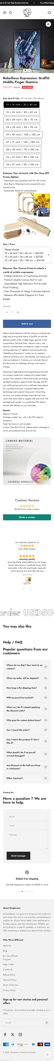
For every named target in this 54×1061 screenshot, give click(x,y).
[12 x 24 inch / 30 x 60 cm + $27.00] (26, 257)
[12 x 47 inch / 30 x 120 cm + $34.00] (26, 260)
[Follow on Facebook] (5, 1035)
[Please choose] (26, 249)
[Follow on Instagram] (20, 1035)
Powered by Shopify (27, 1052)
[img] (27, 545)
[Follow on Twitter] (13, 1035)
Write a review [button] (27, 517)
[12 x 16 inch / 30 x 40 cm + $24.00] (26, 253)
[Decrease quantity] (7, 312)
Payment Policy (9, 979)
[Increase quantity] (18, 312)
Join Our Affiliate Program (10, 957)
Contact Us (8, 969)
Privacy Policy (9, 990)
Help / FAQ (8, 964)
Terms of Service (10, 984)
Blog (5, 950)
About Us (7, 945)
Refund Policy (9, 974)
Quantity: (7, 306)
